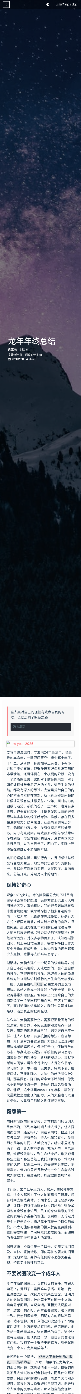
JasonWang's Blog (66, 4)
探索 (25, 349)
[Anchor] (34, 884)
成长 (13, 349)
